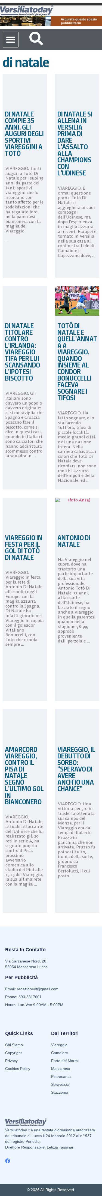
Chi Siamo (14, 1045)
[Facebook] (7, 1160)
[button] (10, 39)
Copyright (13, 1053)
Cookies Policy (17, 1068)
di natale (26, 62)
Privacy (11, 1061)
